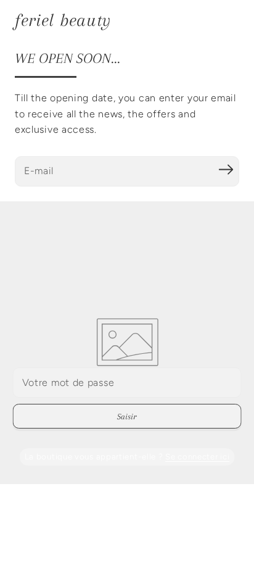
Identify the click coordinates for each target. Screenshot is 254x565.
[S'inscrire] (225, 169)
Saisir (126, 416)
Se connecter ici (197, 456)
